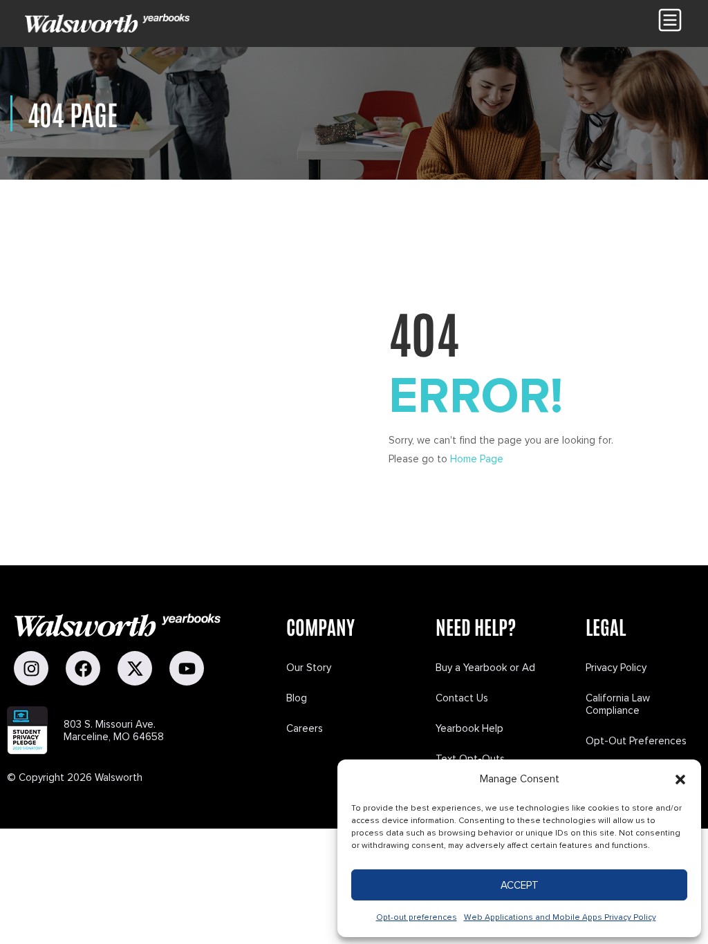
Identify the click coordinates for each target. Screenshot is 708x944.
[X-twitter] (135, 668)
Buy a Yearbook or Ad (485, 667)
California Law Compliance (618, 704)
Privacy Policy (616, 667)
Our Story (308, 667)
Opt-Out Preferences (636, 741)
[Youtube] (186, 668)
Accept (520, 885)
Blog (296, 698)
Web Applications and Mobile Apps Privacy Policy (560, 917)
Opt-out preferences (416, 917)
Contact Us (462, 698)
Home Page (476, 459)
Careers (304, 728)
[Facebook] (83, 668)
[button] (680, 779)
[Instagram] (31, 668)
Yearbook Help (469, 728)
